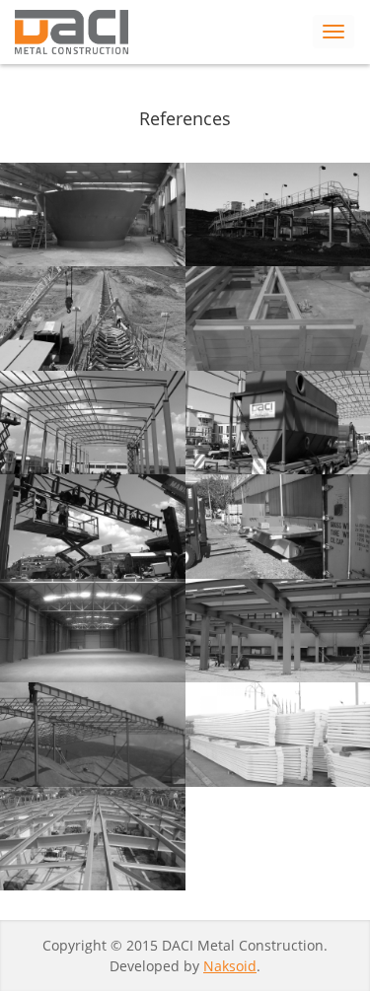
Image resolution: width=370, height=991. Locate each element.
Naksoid (230, 965)
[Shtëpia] (71, 32)
